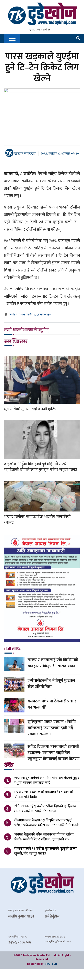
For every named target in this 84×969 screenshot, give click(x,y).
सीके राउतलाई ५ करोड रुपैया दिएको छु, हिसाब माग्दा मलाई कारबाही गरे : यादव (45, 808)
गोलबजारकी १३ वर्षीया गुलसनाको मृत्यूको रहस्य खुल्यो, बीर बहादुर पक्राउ (45, 851)
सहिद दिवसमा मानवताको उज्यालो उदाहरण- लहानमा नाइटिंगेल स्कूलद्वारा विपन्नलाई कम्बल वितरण (54, 752)
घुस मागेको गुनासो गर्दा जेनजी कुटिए (30, 409)
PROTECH (51, 963)
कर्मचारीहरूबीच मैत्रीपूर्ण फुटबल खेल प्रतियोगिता (51, 683)
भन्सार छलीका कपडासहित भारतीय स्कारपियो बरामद (37, 519)
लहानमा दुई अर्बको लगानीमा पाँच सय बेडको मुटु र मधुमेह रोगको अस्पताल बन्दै (46, 780)
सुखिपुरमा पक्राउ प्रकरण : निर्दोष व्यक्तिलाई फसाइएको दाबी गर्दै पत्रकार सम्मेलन (52, 728)
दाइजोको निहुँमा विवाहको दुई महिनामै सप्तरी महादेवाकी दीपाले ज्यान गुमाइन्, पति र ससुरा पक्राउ (40, 467)
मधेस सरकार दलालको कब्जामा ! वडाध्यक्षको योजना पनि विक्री (43, 794)
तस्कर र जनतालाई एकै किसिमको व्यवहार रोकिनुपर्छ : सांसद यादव (53, 663)
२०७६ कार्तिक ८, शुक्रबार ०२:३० (60, 153)
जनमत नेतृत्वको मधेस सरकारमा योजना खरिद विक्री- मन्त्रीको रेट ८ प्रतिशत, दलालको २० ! (44, 836)
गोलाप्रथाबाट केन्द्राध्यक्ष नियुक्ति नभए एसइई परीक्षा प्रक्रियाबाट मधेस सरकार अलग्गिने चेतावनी (46, 822)
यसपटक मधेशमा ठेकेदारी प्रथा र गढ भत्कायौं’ (52, 704)
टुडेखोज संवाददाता (24, 153)
